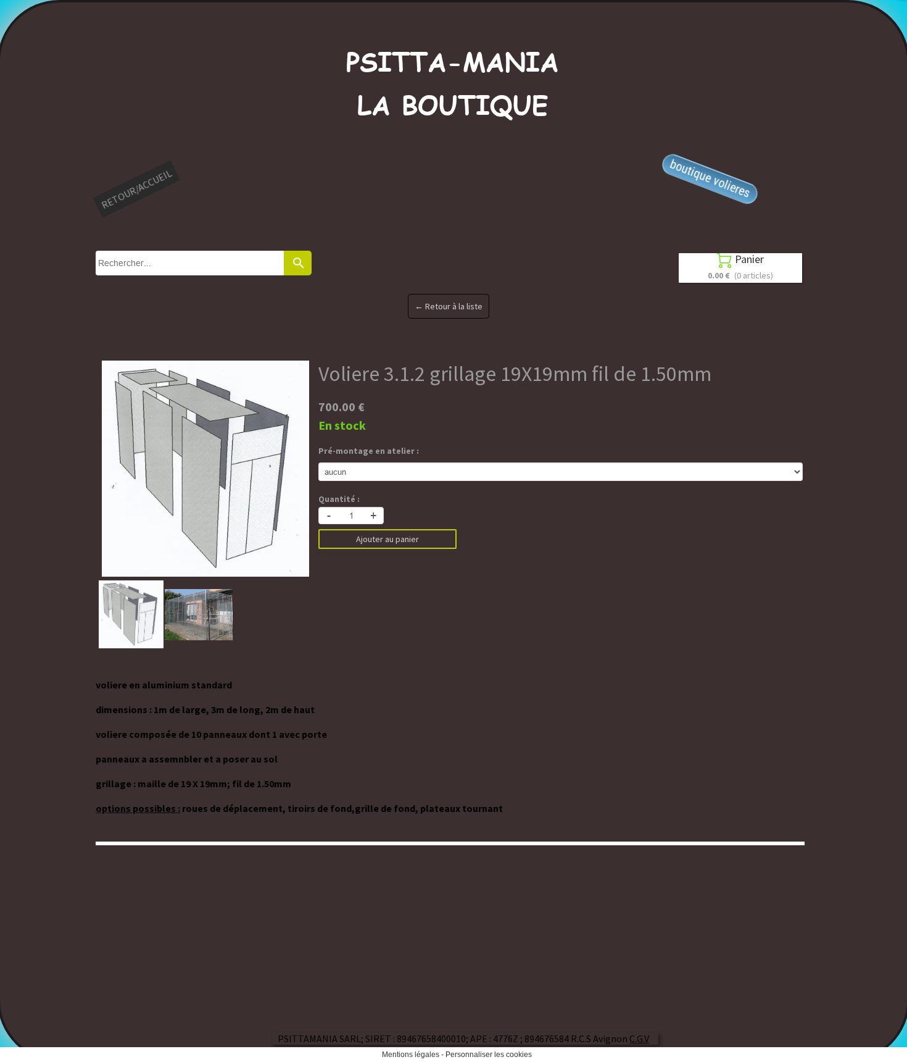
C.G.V (639, 1038)
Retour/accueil (136, 189)
